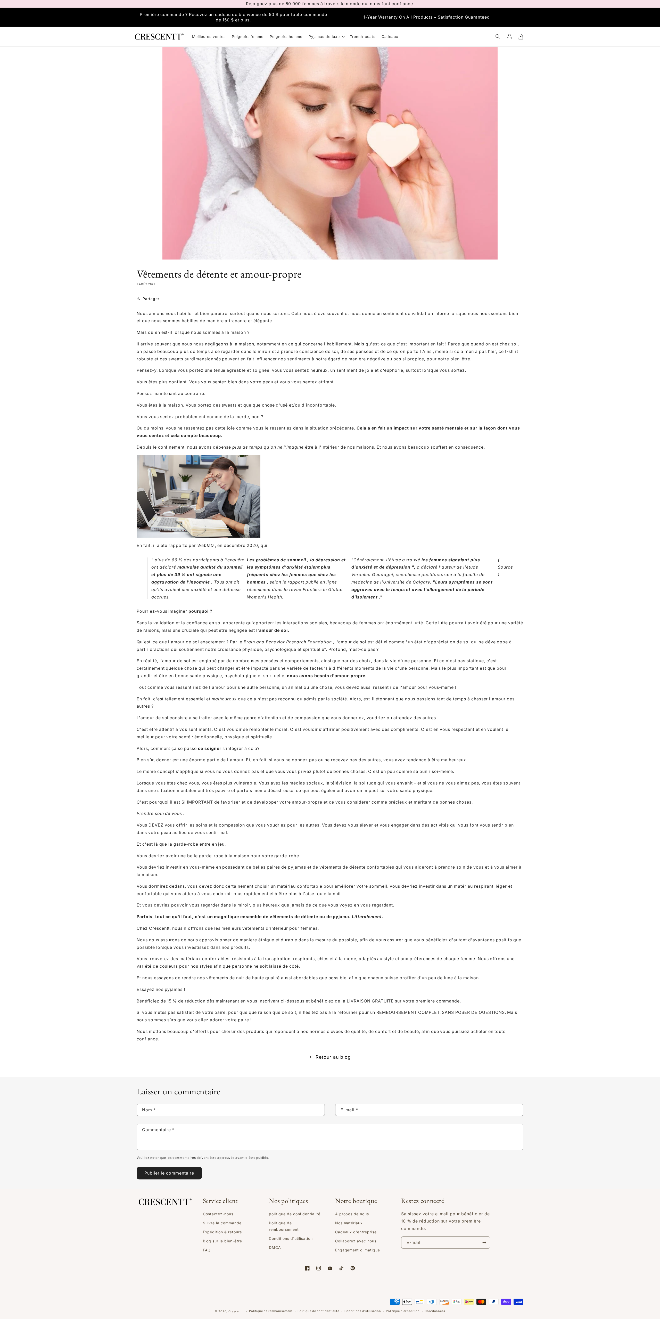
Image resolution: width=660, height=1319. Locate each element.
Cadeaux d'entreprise (356, 1232)
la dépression (325, 559)
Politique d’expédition (402, 1311)
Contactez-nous (218, 1214)
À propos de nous (352, 1214)
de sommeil (293, 559)
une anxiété (194, 589)
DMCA (275, 1247)
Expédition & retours (222, 1232)
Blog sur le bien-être (222, 1241)
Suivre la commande (222, 1223)
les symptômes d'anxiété (275, 567)
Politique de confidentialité (318, 1311)
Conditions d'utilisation (291, 1238)
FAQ (207, 1250)
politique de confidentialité (294, 1214)
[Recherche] (498, 36)
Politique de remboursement (284, 1226)
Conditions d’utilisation (362, 1311)
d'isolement (364, 597)
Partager (151, 298)
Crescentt (235, 1311)
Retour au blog (333, 1057)
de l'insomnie (195, 582)
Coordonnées (435, 1311)
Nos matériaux (349, 1223)
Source (505, 567)
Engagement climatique (357, 1250)
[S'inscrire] (484, 1242)
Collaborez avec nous (355, 1241)
